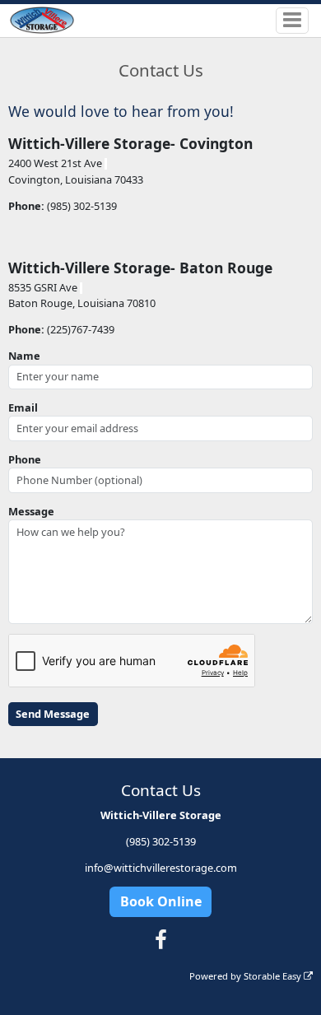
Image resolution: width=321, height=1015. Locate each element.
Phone (24, 459)
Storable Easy (274, 976)
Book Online (161, 901)
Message (31, 511)
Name (24, 355)
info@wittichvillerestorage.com (161, 867)
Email (23, 407)
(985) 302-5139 (161, 841)
